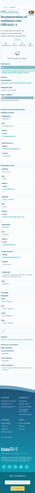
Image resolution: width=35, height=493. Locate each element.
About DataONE (24, 423)
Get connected (17, 488)
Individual (5, 169)
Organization (6, 116)
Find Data (7, 437)
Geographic (4, 296)
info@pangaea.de (9, 136)
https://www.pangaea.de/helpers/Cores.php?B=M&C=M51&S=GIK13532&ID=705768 (18, 72)
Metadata (13, 7)
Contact (22, 429)
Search (5, 7)
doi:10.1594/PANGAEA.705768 (10, 12)
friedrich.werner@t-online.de (13, 217)
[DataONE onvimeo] (9, 467)
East (2, 306)
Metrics (21, 426)
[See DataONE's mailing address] (26, 467)
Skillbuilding (5, 423)
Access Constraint (7, 351)
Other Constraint (7, 365)
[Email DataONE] (15, 467)
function (5, 153)
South (3, 313)
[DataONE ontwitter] (4, 467)
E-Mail (4, 133)
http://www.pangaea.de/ (11, 149)
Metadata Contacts (7, 113)
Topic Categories (6, 95)
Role (3, 123)
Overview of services (8, 401)
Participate (23, 401)
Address (4, 130)
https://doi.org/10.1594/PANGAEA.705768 (16, 83)
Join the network (25, 407)
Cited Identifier (6, 80)
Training (4, 426)
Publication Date (6, 87)
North (3, 299)
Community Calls (25, 414)
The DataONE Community (24, 410)
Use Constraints (6, 358)
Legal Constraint (6, 348)
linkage (4, 146)
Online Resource (7, 143)
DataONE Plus (6, 404)
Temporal (4, 337)
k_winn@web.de (9, 189)
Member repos (24, 404)
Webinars (4, 429)
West (3, 320)
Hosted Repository (8, 407)
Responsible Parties (7, 165)
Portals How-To (7, 432)
